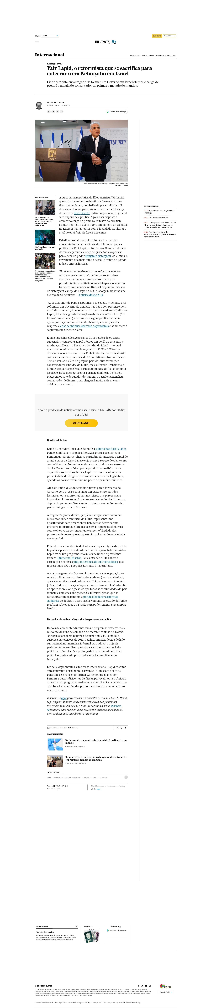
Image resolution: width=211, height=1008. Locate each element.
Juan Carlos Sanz (56, 103)
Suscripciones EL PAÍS (99, 1002)
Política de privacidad (80, 1002)
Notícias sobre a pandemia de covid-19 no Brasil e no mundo (96, 741)
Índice (128, 1002)
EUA (174, 55)
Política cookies (68, 1002)
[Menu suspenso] (37, 42)
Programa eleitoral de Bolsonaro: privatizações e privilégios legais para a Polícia (160, 234)
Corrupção (103, 777)
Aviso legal (58, 1002)
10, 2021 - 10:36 (62, 105)
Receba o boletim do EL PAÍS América (64, 728)
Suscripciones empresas (114, 1002)
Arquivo (87, 926)
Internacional (49, 55)
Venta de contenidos (48, 1002)
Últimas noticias (151, 206)
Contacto (38, 1002)
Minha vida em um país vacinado (45, 248)
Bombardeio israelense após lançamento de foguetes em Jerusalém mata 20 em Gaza (96, 758)
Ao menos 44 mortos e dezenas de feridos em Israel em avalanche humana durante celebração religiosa (45, 276)
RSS (123, 1002)
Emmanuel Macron (69, 558)
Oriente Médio (160, 55)
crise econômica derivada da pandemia (84, 326)
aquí (98, 789)
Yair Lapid (86, 777)
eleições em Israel (54, 64)
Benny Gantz (82, 213)
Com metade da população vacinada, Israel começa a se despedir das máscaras (44, 221)
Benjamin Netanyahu (98, 256)
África (144, 55)
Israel (49, 777)
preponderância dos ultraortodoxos (95, 561)
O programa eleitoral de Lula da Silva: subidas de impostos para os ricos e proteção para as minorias (160, 225)
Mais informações (53, 789)
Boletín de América (45, 932)
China (169, 55)
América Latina (135, 55)
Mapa (89, 1002)
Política (94, 777)
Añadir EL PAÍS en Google (118, 111)
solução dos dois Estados (111, 449)
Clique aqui (81, 423)
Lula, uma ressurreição (158, 218)
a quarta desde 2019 (91, 295)
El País (67, 746)
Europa (151, 55)
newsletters (42, 926)
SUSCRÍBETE (157, 36)
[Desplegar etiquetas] (126, 777)
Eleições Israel (58, 777)
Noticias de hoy (135, 1002)
